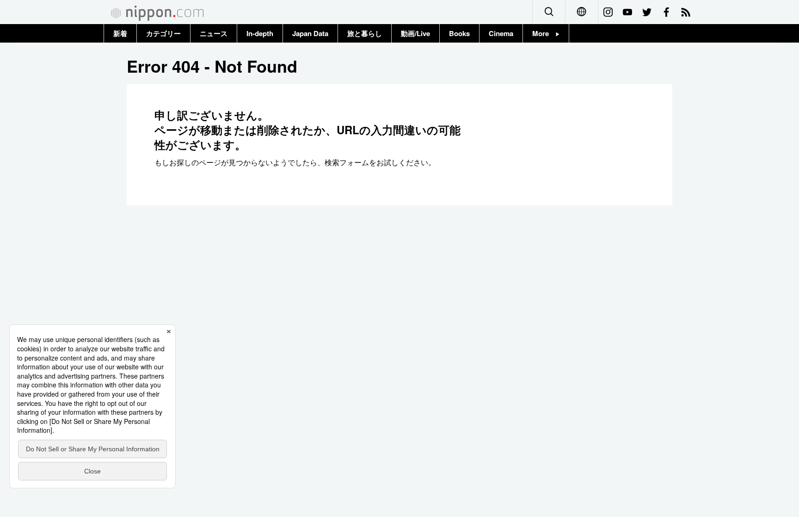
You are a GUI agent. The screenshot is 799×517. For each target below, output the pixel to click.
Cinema (501, 33)
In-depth (259, 33)
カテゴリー (163, 33)
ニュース (213, 33)
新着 (120, 33)
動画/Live (415, 33)
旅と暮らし (364, 33)
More (544, 33)
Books (459, 33)
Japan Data (310, 33)
